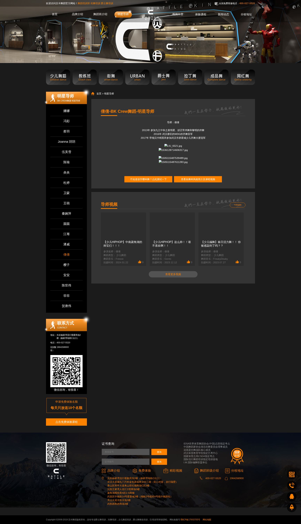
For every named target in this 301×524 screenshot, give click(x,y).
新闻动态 (223, 14)
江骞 (66, 234)
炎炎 (66, 172)
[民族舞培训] (216, 77)
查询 (159, 452)
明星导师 (123, 14)
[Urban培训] (137, 77)
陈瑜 (66, 162)
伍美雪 (66, 152)
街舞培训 (95, 3)
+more (237, 204)
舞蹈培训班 (84, 3)
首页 (54, 14)
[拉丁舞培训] (190, 77)
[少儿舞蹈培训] (58, 77)
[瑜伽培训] (243, 77)
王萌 (66, 203)
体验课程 (200, 14)
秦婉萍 (66, 213)
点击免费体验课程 (66, 421)
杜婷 (66, 182)
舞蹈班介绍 (100, 14)
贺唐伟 (66, 306)
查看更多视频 (173, 274)
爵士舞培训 (107, 3)
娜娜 (66, 111)
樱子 (66, 265)
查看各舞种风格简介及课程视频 (198, 179)
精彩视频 (176, 470)
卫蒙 (66, 193)
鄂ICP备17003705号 (190, 519)
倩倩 (66, 254)
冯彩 (66, 121)
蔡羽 (66, 131)
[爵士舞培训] (164, 77)
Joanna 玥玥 (66, 141)
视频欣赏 (177, 14)
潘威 (66, 244)
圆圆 (66, 224)
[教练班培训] (84, 77)
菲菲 (66, 295)
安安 (66, 275)
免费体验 (144, 470)
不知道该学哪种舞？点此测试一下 (148, 179)
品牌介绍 (77, 14)
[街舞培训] (111, 77)
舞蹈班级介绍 (209, 470)
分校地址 (246, 14)
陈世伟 (66, 285)
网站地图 (207, 519)
